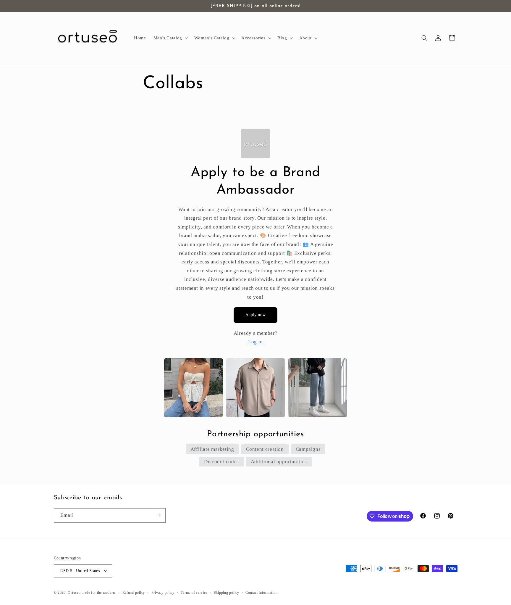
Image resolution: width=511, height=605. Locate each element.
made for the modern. (99, 592)
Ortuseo (74, 592)
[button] (170, 37)
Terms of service (194, 592)
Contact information (261, 592)
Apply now (255, 315)
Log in (255, 342)
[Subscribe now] (158, 515)
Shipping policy (226, 592)
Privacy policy (162, 592)
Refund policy (133, 592)
